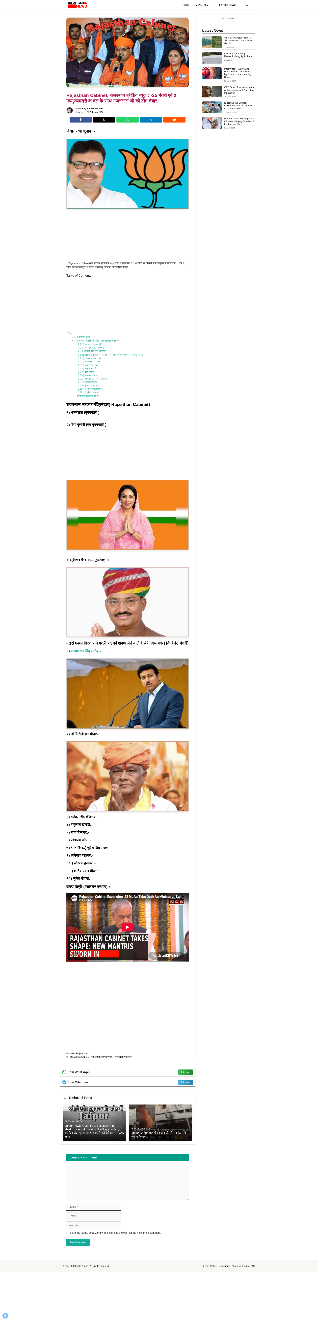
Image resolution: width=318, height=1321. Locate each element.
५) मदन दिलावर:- (89, 372)
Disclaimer (224, 1266)
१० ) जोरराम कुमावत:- (91, 385)
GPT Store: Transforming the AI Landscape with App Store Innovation (239, 90)
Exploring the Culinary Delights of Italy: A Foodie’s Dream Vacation (238, 105)
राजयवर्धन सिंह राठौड (84, 651)
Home (185, 5)
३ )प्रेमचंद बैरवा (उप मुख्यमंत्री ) (94, 351)
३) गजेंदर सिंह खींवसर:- (91, 365)
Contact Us (249, 1266)
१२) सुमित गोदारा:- (90, 392)
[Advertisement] (127, 236)
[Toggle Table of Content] (68, 333)
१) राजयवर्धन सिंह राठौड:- (92, 358)
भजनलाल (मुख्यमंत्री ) (124, 1057)
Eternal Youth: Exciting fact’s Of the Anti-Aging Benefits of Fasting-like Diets (239, 121)
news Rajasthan (78, 1053)
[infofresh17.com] (78, 5)
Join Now (185, 1072)
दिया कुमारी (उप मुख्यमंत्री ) (102, 1057)
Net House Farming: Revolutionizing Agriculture (238, 55)
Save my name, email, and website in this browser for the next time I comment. (115, 1232)
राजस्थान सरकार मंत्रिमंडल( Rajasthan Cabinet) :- (100, 340)
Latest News (227, 5)
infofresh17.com (95, 108)
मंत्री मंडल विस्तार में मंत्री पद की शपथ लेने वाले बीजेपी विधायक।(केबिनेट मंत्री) (110, 354)
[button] (247, 5)
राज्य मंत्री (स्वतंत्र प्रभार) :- (89, 396)
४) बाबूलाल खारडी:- (90, 368)
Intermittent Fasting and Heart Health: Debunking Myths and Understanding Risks (237, 72)
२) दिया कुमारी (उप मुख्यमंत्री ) (94, 347)
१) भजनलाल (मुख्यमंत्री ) (92, 344)
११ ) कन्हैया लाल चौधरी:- (93, 389)
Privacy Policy (209, 1266)
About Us (236, 1266)
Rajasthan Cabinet (79, 1057)
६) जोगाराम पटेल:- (89, 375)
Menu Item (202, 5)
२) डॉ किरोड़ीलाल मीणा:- (92, 361)
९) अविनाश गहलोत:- (90, 382)
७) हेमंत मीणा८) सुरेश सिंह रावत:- (95, 379)
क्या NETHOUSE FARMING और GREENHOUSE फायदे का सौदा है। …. (238, 40)
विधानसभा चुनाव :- (84, 337)
